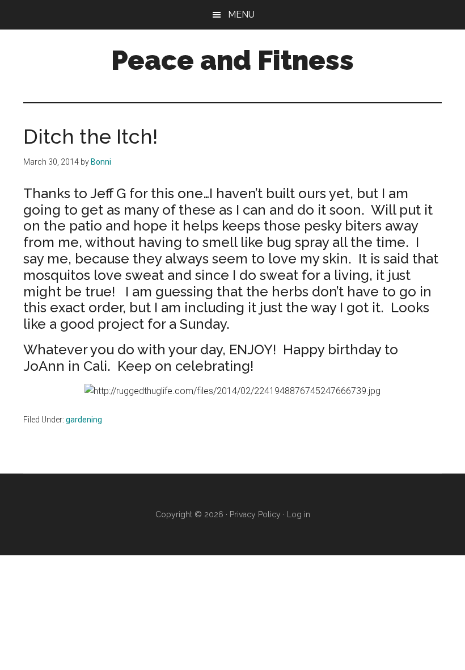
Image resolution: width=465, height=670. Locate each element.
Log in (298, 514)
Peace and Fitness (232, 60)
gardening (84, 419)
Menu (241, 14)
